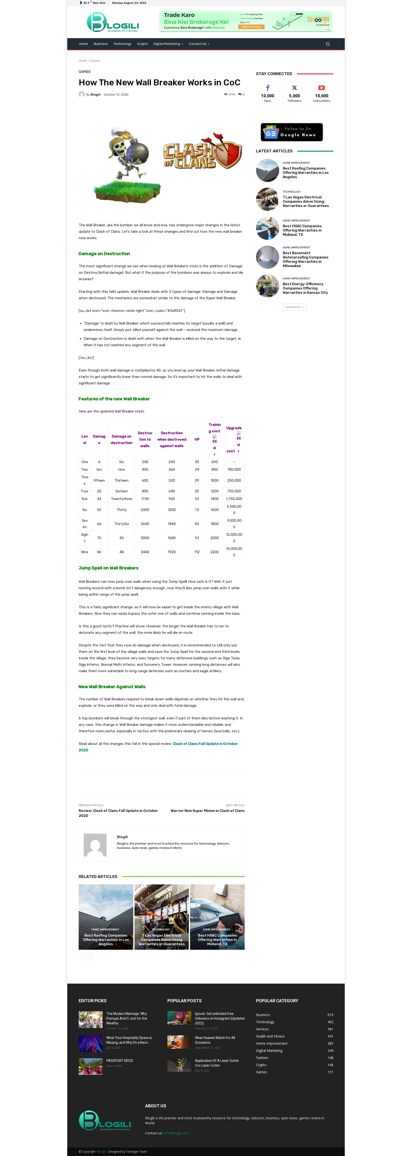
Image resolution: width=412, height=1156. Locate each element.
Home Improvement (105, 929)
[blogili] (82, 94)
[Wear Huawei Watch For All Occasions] (179, 1042)
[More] (199, 111)
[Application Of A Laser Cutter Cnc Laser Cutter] (179, 1065)
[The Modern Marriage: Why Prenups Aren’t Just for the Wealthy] (91, 1019)
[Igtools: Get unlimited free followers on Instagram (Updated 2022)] (179, 1018)
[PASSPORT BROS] (91, 1066)
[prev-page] (82, 958)
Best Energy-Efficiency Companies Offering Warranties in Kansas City (305, 288)
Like (268, 85)
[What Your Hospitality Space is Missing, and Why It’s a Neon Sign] (91, 1043)
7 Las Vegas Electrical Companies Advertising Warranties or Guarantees (162, 939)
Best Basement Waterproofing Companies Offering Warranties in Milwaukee (306, 259)
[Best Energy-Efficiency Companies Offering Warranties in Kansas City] (267, 286)
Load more (293, 307)
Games (95, 61)
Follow (294, 85)
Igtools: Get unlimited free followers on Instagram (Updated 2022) (220, 1018)
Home (83, 61)
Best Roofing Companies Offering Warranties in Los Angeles (106, 939)
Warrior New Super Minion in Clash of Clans (208, 811)
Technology (161, 929)
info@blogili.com (176, 1133)
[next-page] (89, 958)
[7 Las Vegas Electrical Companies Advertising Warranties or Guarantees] (161, 917)
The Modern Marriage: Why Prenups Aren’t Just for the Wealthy (126, 1018)
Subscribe (321, 85)
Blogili (102, 1152)
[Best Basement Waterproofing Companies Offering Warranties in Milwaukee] (267, 257)
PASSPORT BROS (119, 1061)
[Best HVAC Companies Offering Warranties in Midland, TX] (217, 917)
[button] (327, 44)
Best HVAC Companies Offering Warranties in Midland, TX (217, 939)
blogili (96, 94)
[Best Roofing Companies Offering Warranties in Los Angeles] (106, 917)
